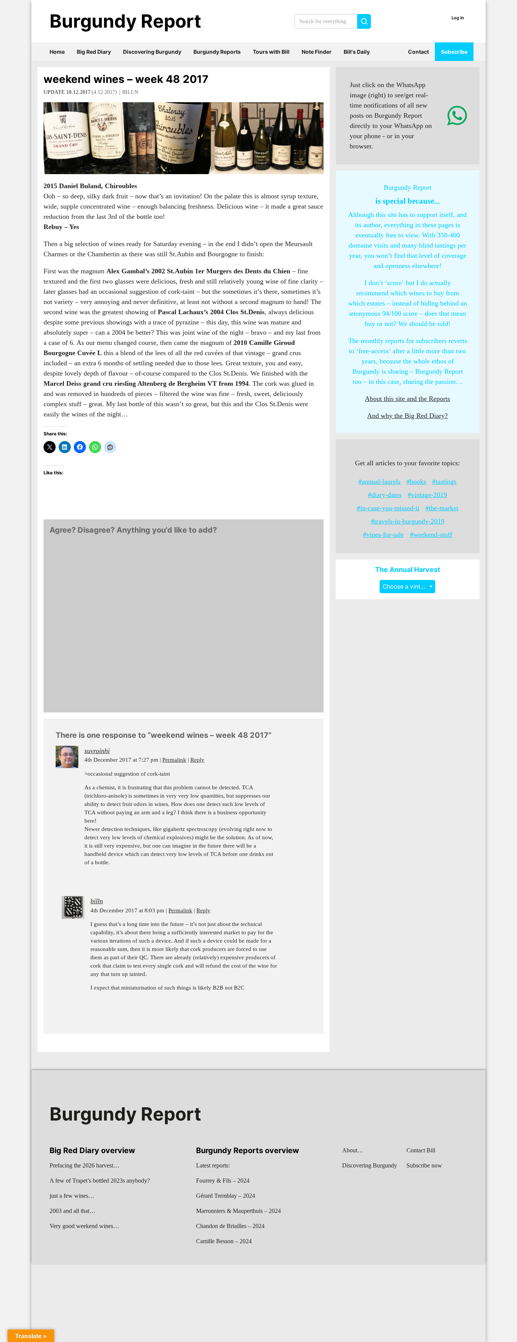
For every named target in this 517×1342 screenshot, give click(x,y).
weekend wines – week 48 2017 (126, 79)
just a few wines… (72, 1195)
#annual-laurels (379, 481)
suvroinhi (97, 750)
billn (130, 92)
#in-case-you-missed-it (388, 508)
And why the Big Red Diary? (407, 415)
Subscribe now (424, 1165)
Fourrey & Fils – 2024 (222, 1180)
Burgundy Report (125, 21)
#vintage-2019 (427, 495)
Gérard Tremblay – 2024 (225, 1195)
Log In (458, 17)
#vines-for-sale (383, 534)
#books (416, 481)
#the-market (441, 508)
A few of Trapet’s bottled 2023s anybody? (100, 1180)
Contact (418, 51)
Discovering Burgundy (152, 51)
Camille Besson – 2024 (224, 1241)
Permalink (174, 760)
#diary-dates (385, 495)
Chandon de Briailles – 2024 (230, 1226)
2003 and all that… (72, 1211)
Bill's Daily (357, 51)
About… (352, 1150)
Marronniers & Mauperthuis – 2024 (238, 1211)
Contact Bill (420, 1150)
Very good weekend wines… (84, 1226)
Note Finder (317, 51)
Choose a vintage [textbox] (407, 586)
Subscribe (454, 51)
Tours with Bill (271, 51)
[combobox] (407, 586)
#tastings (444, 481)
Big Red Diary (94, 51)
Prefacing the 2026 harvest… (84, 1165)
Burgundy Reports (217, 51)
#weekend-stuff (431, 534)
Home (57, 51)
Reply (197, 760)
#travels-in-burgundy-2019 (407, 521)
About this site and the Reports (407, 398)
